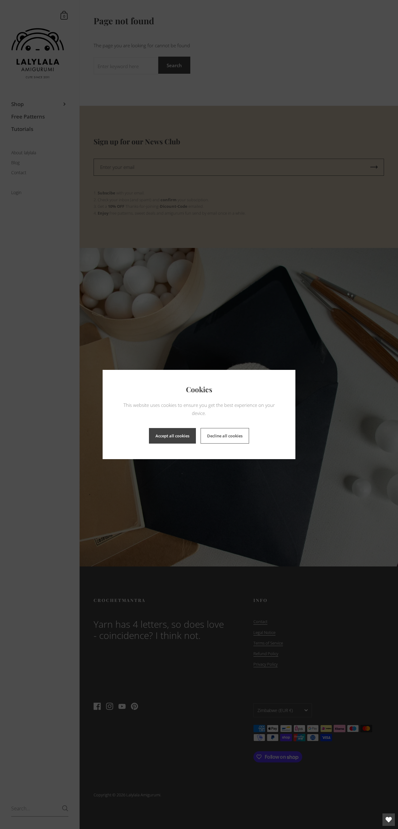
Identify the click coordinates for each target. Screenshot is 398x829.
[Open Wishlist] (388, 819)
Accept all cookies (172, 436)
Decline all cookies (225, 436)
